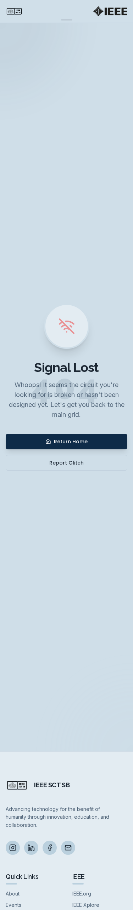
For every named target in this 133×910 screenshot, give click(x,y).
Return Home (71, 441)
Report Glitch (66, 462)
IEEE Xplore (85, 905)
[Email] (68, 848)
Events (13, 905)
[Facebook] (50, 848)
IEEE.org (81, 894)
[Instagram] (13, 848)
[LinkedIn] (31, 848)
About (13, 894)
